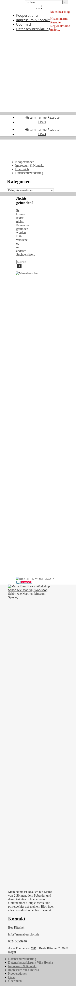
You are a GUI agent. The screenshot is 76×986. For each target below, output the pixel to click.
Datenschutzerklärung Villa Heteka (30, 962)
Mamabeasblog (60, 11)
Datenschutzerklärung (33, 29)
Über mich (24, 24)
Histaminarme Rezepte (42, 117)
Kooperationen (27, 15)
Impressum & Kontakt (33, 20)
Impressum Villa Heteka (23, 970)
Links (42, 122)
